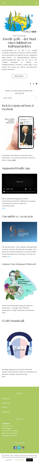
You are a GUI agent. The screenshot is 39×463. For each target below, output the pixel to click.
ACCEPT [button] (29, 460)
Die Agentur (6, 399)
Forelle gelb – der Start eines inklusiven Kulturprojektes (19, 42)
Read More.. (20, 76)
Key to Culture (19, 36)
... (4, 208)
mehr (3, 313)
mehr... (4, 377)
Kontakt (4, 407)
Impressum (5, 412)
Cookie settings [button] (19, 460)
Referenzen (6, 403)
